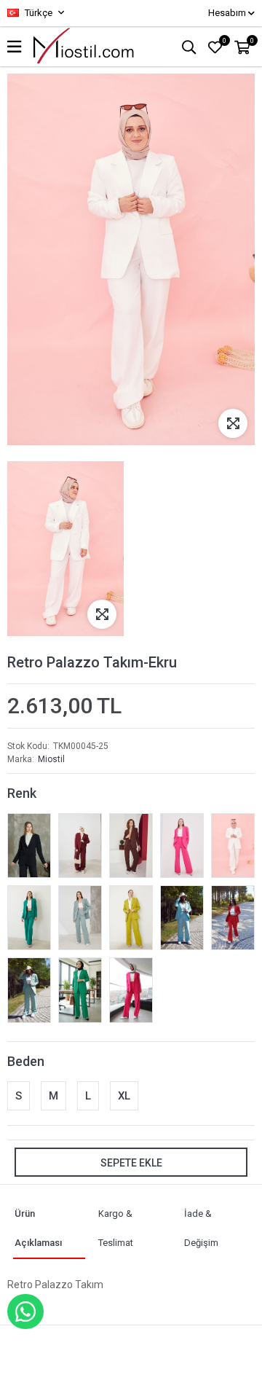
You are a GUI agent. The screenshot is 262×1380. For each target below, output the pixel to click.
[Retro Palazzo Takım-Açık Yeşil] (80, 989)
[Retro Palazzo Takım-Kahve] (131, 845)
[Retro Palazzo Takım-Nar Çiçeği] (233, 917)
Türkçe (37, 12)
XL (124, 1095)
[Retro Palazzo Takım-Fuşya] (182, 845)
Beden (25, 1061)
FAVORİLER (224, 40)
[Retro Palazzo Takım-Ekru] (233, 845)
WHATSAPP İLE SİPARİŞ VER (25, 1311)
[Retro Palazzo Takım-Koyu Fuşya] (131, 989)
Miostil (51, 759)
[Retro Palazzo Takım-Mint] (80, 917)
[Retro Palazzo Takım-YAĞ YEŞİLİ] (131, 917)
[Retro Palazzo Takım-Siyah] (29, 845)
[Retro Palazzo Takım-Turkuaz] (182, 917)
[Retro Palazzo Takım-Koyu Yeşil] (29, 917)
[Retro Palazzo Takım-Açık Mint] (29, 989)
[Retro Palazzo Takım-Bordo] (80, 845)
